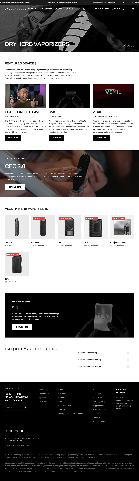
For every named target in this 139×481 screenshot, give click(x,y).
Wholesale (97, 418)
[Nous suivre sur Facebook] (6, 430)
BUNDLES (69, 9)
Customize (62, 394)
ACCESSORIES (46, 9)
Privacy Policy (10, 446)
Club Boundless (64, 406)
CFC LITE (35, 243)
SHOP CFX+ (13, 138)
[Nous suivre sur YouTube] (21, 430)
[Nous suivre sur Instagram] (16, 430)
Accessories (43, 390)
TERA (7, 279)
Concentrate (44, 394)
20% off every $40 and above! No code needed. (119, 2)
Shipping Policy (99, 406)
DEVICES (32, 9)
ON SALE (58, 9)
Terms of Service (22, 446)
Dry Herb (42, 398)
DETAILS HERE (15, 187)
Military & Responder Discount (70, 414)
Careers (61, 398)
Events (61, 402)
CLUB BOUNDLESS (101, 9)
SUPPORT (116, 9)
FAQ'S (95, 390)
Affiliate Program (99, 421)
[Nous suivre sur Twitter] (11, 430)
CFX (59, 243)
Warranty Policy (99, 402)
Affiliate (61, 409)
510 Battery (43, 402)
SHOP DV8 (56, 138)
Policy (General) (99, 409)
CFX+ (86, 243)
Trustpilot (129, 400)
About (60, 390)
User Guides (98, 394)
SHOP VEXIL (101, 138)
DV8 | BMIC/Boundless (120, 243)
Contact (96, 414)
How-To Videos (99, 398)
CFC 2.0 (8, 243)
